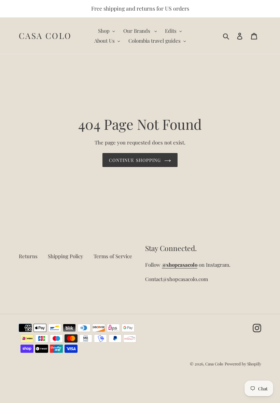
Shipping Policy (65, 256)
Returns (28, 256)
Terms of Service (113, 256)
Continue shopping (135, 160)
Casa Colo (45, 36)
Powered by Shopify (243, 363)
